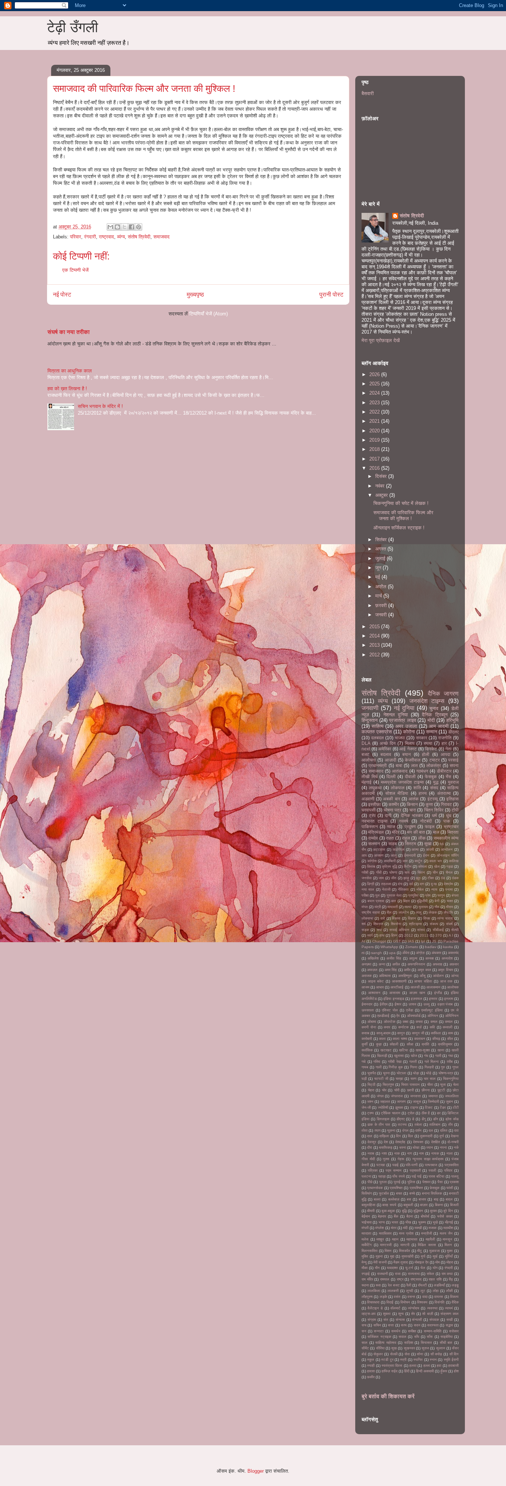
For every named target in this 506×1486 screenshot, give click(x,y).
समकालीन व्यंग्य (446, 838)
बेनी (437, 901)
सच (364, 1325)
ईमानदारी (410, 855)
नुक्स (386, 1159)
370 (438, 935)
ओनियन (432, 1016)
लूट (422, 1291)
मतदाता (366, 1233)
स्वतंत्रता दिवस (392, 1365)
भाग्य (382, 1222)
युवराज (453, 782)
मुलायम (423, 907)
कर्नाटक (403, 1027)
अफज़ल (372, 970)
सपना (454, 765)
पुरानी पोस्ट (331, 294)
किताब (371, 866)
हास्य (423, 793)
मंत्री (377, 907)
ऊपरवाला (368, 1010)
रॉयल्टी (422, 1285)
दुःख (434, 884)
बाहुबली (408, 1205)
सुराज (425, 1348)
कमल (433, 1022)
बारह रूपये (389, 1205)
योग (435, 1268)
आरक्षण (378, 855)
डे (413, 1119)
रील (389, 912)
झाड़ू (406, 878)
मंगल (365, 907)
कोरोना (409, 731)
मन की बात (416, 832)
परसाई (453, 759)
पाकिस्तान (370, 826)
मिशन (388, 1251)
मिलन (448, 1245)
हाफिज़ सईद (389, 1371)
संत (385, 1320)
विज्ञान (412, 918)
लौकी (449, 1291)
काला (382, 1039)
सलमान (374, 843)
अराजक (367, 976)
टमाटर (434, 759)
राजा (397, 1274)
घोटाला (401, 1073)
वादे (382, 918)
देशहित (435, 1142)
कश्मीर (394, 804)
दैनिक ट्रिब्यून (434, 714)
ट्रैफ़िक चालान (390, 1113)
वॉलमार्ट (395, 1308)
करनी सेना (369, 1027)
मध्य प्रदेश (406, 1233)
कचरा (419, 1022)
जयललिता (452, 1096)
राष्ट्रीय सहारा (371, 912)
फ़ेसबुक (434, 1188)
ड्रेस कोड (452, 1119)
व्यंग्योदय (413, 1308)
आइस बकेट (376, 981)
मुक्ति (365, 1256)
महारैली (430, 1239)
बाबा (399, 765)
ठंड (443, 878)
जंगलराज (397, 1096)
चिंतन (421, 872)
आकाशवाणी (399, 981)
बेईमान (366, 1216)
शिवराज (378, 924)
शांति (417, 787)
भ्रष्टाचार (451, 826)
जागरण (401, 1102)
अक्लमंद (453, 953)
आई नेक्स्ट (408, 748)
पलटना (366, 1176)
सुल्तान (440, 1348)
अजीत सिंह (393, 958)
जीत (393, 878)
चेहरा (371, 1090)
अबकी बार (391, 798)
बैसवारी (368, 93)
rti (363, 953)
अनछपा (366, 964)
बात (393, 901)
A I (451, 935)
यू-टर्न (409, 1268)
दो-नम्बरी (453, 1142)
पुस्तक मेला (394, 895)
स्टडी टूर (387, 1360)
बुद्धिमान (418, 1211)
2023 (375, 402)
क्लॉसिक (367, 1050)
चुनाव (433, 708)
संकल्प (434, 924)
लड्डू (455, 1285)
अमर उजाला (406, 726)
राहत (390, 838)
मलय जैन (446, 1233)
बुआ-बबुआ (388, 1211)
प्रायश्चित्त (416, 1188)
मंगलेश (379, 1228)
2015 (375, 626)
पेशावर (426, 1182)
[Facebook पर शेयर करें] (131, 227)
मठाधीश (448, 1228)
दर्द (411, 884)
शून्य (401, 1314)
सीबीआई (438, 930)
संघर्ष (449, 924)
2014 (375, 636)
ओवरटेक (389, 1022)
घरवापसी (369, 809)
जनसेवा (367, 878)
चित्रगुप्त (388, 1084)
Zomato (411, 947)
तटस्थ (402, 1124)
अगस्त (381, 549)
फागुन (441, 895)
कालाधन (419, 1039)
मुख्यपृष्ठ (195, 294)
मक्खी (418, 1228)
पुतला (383, 1182)
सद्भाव (449, 1325)
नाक (397, 1153)
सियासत (426, 1343)
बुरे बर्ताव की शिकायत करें (388, 1396)
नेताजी (386, 889)
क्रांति (425, 1044)
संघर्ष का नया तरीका (68, 332)
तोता (364, 1130)
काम (450, 1033)
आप (364, 855)
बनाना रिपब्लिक (432, 1193)
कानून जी (418, 1033)
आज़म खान (417, 993)
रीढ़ (451, 1279)
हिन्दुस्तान (369, 720)
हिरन (394, 935)
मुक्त (450, 1251)
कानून (401, 1033)
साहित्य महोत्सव (385, 1343)
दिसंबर (381, 476)
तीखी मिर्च (369, 776)
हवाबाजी (453, 1365)
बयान (406, 754)
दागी (388, 815)
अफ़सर (454, 964)
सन (364, 1331)
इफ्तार (433, 999)
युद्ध (436, 782)
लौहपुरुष (367, 1297)
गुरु (443, 1067)
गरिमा (376, 1062)
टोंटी (456, 1107)
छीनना (426, 1090)
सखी (449, 1320)
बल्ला (377, 1199)
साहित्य (377, 726)
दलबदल (377, 737)
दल (431, 1130)
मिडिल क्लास (427, 1245)
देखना (455, 1136)
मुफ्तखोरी (407, 1256)
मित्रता (453, 832)
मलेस (365, 1239)
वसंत (397, 1297)
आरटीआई (396, 987)
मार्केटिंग (367, 1245)
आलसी (415, 987)
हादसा (371, 1371)
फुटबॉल (384, 1193)
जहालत (385, 1102)
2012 (375, 654)
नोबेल (420, 889)
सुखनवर (409, 1348)
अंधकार (436, 953)
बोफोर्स (425, 1216)
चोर (384, 1090)
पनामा (449, 889)
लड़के (383, 1297)
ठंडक (455, 878)
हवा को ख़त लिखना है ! (67, 388)
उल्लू (426, 1004)
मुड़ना (379, 1256)
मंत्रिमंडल (376, 832)
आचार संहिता (423, 981)
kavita (448, 947)
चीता (430, 1084)
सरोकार (454, 1331)
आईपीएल (399, 849)
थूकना (391, 1130)
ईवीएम (383, 1004)
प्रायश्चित (396, 1188)
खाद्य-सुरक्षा (423, 1050)
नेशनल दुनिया (395, 714)
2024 (375, 393)
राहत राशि (435, 1279)
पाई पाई (417, 1176)
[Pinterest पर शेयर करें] (138, 227)
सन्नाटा (378, 1331)
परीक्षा (365, 895)
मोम (437, 1262)
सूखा (428, 843)
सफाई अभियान (399, 930)
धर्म (434, 815)
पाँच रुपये (398, 1176)
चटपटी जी (381, 1079)
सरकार (421, 737)
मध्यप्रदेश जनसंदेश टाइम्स (402, 782)
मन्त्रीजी (426, 1233)
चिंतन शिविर (433, 809)
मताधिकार (385, 1233)
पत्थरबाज (431, 1165)
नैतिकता (403, 889)
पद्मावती (415, 1170)
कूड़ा (379, 1044)
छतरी (410, 1090)
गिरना (413, 1067)
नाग (409, 1153)
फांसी (449, 1188)
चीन (435, 872)
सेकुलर (378, 1354)
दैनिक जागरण (443, 693)
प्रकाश (454, 1182)
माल (436, 832)
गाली (379, 1067)
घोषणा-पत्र (446, 1073)
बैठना (409, 1216)
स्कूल (370, 1360)
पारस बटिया (436, 1176)
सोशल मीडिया (396, 793)
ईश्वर (398, 1004)
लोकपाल (398, 787)
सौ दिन (454, 1354)
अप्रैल (381, 586)
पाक (446, 821)
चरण (413, 1079)
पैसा (440, 1182)
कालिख (454, 861)
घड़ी (364, 1079)
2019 (375, 440)
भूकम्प (422, 1222)
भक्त (450, 901)
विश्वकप (422, 1302)
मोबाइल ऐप (422, 1262)
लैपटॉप (448, 912)
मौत (437, 907)
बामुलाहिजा (368, 1205)
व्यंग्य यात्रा (445, 918)
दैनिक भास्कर (412, 815)
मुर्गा (423, 1256)
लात (414, 765)
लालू (419, 912)
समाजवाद (161, 237)
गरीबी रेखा (395, 1062)
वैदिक (455, 1302)
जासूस (417, 1102)
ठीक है (426, 1113)
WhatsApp (389, 947)
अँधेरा (405, 953)
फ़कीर (370, 1377)
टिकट (429, 1107)
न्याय (434, 889)
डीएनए (400, 1119)
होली (425, 754)
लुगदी (409, 1291)
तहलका (386, 884)
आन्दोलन (447, 849)
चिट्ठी (371, 1084)
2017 (375, 459)
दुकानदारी (426, 1136)
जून (379, 567)
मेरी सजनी (380, 1262)
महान (395, 1239)
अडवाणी (368, 798)
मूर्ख (435, 1256)
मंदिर (395, 832)
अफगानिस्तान (416, 964)
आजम (365, 987)
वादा (424, 1297)
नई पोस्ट (62, 294)
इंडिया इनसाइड (393, 999)
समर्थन (395, 1331)
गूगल (455, 1067)
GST (397, 941)
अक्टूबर (382, 495)
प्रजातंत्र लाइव (402, 720)
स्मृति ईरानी (451, 1360)
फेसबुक (431, 776)
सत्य (404, 1325)
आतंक (414, 798)
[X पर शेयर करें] (124, 227)
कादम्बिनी (390, 861)
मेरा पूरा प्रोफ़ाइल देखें (381, 340)
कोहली (394, 1044)
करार (387, 1027)
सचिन (377, 1325)
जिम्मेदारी (433, 1102)
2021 (375, 421)
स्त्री (403, 1360)
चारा (412, 809)
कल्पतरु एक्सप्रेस (377, 731)
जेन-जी (366, 1107)
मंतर (393, 1228)
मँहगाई (449, 1222)
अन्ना (382, 964)
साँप (416, 1337)
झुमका (399, 1107)
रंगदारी (90, 237)
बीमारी (370, 1211)
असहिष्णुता (405, 976)
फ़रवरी (381, 605)
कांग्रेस (372, 861)
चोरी (396, 1090)
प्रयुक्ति (413, 895)
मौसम (449, 907)
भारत (395, 1222)
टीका (430, 878)
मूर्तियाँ (449, 1256)
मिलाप (410, 743)
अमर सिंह (391, 970)
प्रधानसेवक (375, 1188)
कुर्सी (364, 1044)
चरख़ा (399, 1079)
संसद (434, 787)
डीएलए (453, 731)
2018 (375, 449)
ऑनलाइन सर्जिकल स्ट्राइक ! (399, 528)
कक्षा (405, 1022)
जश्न (370, 1102)
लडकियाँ (439, 1285)
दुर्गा (441, 1136)
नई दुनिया (404, 708)
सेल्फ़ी (393, 1354)
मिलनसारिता (369, 1251)
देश (386, 1142)
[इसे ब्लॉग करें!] (117, 227)
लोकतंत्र (433, 765)
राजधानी (382, 1274)
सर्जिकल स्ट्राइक (379, 1337)
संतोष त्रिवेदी (139, 237)
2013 (375, 645)
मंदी (405, 1228)
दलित (443, 1130)
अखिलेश (373, 958)
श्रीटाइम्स (415, 924)
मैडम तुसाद (400, 1262)
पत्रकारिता (452, 1165)
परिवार (75, 237)
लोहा (436, 1291)
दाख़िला (384, 1136)
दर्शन (418, 1130)
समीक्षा (412, 1331)
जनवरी (381, 615)
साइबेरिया (446, 1337)
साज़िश (408, 1343)
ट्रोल (411, 1113)
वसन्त (411, 1297)
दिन (398, 1136)
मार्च (379, 596)
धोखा (416, 1147)
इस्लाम (448, 999)
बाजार (422, 1199)
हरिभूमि (452, 720)
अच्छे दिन (388, 743)
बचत (399, 1193)
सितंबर (381, 539)
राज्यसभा (414, 1274)
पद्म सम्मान (394, 1170)
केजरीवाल (412, 759)
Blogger (255, 1471)
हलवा (412, 1365)
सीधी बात (446, 1343)
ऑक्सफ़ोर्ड (413, 1016)
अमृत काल (424, 970)
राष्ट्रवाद (106, 237)
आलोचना (369, 759)
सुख (394, 1348)
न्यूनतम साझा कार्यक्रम (428, 1159)
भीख (408, 1222)
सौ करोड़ (436, 1354)
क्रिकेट (431, 748)
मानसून (447, 1239)
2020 (375, 431)
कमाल (449, 1022)
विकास (396, 918)
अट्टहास (379, 849)
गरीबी (365, 872)
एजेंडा (409, 1010)
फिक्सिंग (367, 1193)
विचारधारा (373, 1302)
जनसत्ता (415, 1096)
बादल (449, 1199)
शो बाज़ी (427, 1314)
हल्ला (426, 1365)
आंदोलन (438, 976)
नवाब (370, 1153)
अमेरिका (384, 748)
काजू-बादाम (383, 1033)
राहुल (406, 838)
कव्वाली (447, 1027)
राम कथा (447, 1274)
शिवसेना (396, 924)
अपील (396, 964)
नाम (421, 1153)
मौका (364, 1268)
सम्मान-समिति (433, 1331)
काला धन (435, 861)
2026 (375, 374)
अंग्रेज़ (420, 953)
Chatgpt (379, 941)
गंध (426, 1056)
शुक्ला (386, 1314)
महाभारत (411, 1239)
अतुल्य (413, 958)
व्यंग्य (121, 237)
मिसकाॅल (404, 1251)
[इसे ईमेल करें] (110, 227)
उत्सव (412, 1004)
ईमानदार (367, 1004)
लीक (422, 838)
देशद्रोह (400, 1142)
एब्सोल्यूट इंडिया (432, 1010)
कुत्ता (429, 804)
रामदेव (373, 838)
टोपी (455, 809)
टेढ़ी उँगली (72, 27)
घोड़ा (416, 1073)
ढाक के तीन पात (378, 1124)
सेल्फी (455, 930)
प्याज (391, 826)
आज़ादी (390, 759)
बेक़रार (382, 1216)
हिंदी (406, 1371)
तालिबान (434, 1124)
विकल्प (454, 1297)
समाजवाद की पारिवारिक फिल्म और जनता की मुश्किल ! (403, 515)
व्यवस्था (432, 1308)
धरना (402, 1147)
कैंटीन (408, 866)
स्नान (433, 1360)
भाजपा (400, 737)
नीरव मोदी (368, 1159)
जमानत (433, 1096)
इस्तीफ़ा (374, 804)
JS (434, 941)
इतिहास (452, 798)
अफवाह (437, 964)
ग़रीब (450, 1062)
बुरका (433, 1211)
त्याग (377, 1130)
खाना (440, 1050)
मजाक (432, 1228)
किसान (412, 804)
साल (364, 1343)
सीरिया (380, 1348)
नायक (435, 1153)
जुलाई (381, 558)
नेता (448, 748)
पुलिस (411, 1182)
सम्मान (431, 731)
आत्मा (415, 849)
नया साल (368, 889)
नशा (384, 1153)
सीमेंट (365, 1348)
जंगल (380, 1096)
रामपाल (384, 1279)
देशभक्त (418, 1142)
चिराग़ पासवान (410, 1084)
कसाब (365, 1033)
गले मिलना (432, 1062)
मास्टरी (404, 1245)
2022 (375, 412)
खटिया (403, 1050)
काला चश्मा (400, 1039)
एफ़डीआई (383, 1016)
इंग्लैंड (438, 993)
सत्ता (391, 1325)
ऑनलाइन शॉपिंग (448, 855)
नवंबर (380, 486)
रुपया (428, 743)
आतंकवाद (399, 771)
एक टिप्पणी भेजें (75, 270)
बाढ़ (436, 1199)
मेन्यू (364, 1262)
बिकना (439, 1205)
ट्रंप (372, 815)
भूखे (435, 1222)
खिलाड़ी (382, 1056)
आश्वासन (374, 993)
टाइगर (414, 1107)
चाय (407, 872)
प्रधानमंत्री (378, 765)
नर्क (456, 1147)
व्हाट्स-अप (369, 1314)
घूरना (386, 1073)
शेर (413, 1314)
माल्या (408, 907)
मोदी (431, 720)
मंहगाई (367, 782)
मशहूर (380, 1239)
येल (422, 1268)
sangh (376, 953)
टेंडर (443, 1107)
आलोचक (453, 987)
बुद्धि (404, 1211)
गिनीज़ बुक (396, 1067)
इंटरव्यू (432, 798)
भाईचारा (367, 1222)
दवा (456, 1130)
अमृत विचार (445, 970)
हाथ (382, 935)
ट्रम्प (370, 1113)
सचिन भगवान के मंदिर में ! (100, 406)
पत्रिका (372, 1170)
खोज (414, 1056)
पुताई (397, 1182)
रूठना (365, 1285)
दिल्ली (391, 776)
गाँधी (379, 872)
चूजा (443, 1084)
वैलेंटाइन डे (375, 1308)
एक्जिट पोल (390, 1010)
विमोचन (405, 1302)
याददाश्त (392, 1268)
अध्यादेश (447, 958)
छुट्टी (441, 1090)
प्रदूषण (410, 826)
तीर (450, 1124)
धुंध (448, 815)
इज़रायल (416, 999)
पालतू (455, 1176)
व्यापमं (449, 1308)
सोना (420, 1354)
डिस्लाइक (383, 1119)
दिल (410, 1136)
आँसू (423, 976)
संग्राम (371, 1320)
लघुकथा (375, 787)
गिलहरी (429, 1067)
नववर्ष (403, 821)
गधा (450, 1056)
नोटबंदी (426, 821)
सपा (379, 930)
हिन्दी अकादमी (425, 1371)
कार (405, 861)
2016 (375, 468)
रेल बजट (394, 1285)
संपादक (434, 1320)
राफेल (430, 1274)
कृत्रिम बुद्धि (389, 866)
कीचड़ (436, 1039)
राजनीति (445, 737)
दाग (422, 884)
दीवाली (410, 776)
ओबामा (371, 1022)
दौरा (369, 1147)
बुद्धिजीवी (422, 901)
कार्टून (418, 861)
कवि (432, 1027)
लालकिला (373, 1291)
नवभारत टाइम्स (374, 821)
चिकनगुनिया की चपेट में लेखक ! (401, 503)
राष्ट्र (400, 1279)
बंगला (455, 895)
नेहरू (400, 1159)
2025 (375, 383)
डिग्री (370, 884)
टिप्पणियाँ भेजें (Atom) (208, 314)
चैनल (449, 872)
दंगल (405, 1130)
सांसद (421, 930)
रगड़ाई (366, 1274)
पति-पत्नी (411, 1165)
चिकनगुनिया (451, 1079)
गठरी (438, 1056)
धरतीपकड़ (385, 1147)
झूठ (418, 878)
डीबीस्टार (444, 771)
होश (456, 1371)
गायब (365, 1067)
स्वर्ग (370, 935)
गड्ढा (449, 866)
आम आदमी (439, 726)
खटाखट (386, 1050)
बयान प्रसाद (376, 901)
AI (363, 941)
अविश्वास (385, 976)
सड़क (365, 930)
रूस (378, 1285)
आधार (380, 987)
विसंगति (440, 1302)
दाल (369, 1136)
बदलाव (385, 754)
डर (438, 1113)
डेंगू (424, 1119)
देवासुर (371, 1142)
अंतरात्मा (444, 793)
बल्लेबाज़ (393, 1199)
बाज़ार (423, 1205)
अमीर (407, 970)
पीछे (369, 1182)
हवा (439, 1365)
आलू (394, 855)
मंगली (365, 1228)
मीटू (419, 1251)
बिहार (406, 901)
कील (450, 1039)
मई (378, 577)
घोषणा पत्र (392, 809)
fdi (442, 844)
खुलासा (399, 1056)
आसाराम (394, 993)
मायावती (392, 907)
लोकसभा (367, 918)
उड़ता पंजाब (445, 1004)
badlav (430, 947)
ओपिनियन (452, 1016)
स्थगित (418, 1360)
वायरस (438, 1297)
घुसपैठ (371, 1073)
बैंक (396, 1216)
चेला (456, 1084)
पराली (432, 1170)
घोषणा (393, 872)
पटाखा (380, 1165)
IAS (411, 941)
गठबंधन (422, 771)
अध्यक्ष (429, 958)
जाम (381, 878)
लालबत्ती (393, 1291)
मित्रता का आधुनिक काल (69, 371)
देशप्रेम (448, 884)
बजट (365, 754)
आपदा (445, 754)
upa (392, 953)
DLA (366, 743)
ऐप (398, 1016)
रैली (408, 1285)
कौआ (410, 1044)
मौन (377, 1268)
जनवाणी (370, 708)
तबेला (418, 1124)
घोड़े (428, 1073)
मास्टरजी (386, 1245)
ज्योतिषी (383, 1107)
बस (409, 1199)
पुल (377, 895)
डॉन (435, 1119)
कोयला (422, 866)
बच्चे (412, 1193)
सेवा (407, 1354)
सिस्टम (410, 843)
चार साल (430, 1079)
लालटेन (404, 912)
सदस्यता (433, 1325)
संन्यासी (417, 1320)
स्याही (370, 1365)
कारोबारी (367, 1039)
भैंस (448, 776)
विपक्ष (426, 918)
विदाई (389, 1302)
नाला (449, 1153)
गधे (364, 1062)
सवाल (402, 1337)
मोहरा (449, 1262)
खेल (437, 866)
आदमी (430, 849)
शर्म (364, 924)
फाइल (430, 826)
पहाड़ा (382, 1176)
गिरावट (446, 804)
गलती (413, 1062)
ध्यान (429, 1147)
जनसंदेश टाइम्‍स (427, 701)
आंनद (455, 976)
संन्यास (400, 1320)
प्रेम (427, 895)
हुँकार (443, 1371)
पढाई (395, 1165)
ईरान (426, 855)
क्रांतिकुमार (445, 1044)
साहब (392, 843)
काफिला (436, 1033)
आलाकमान (433, 987)
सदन (417, 1325)
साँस (430, 1337)
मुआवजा (434, 1251)
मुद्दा (392, 1256)
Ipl (423, 941)
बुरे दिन (448, 1211)
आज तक (446, 981)
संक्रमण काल (449, 1314)
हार (444, 743)
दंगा (400, 884)
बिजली (454, 1205)
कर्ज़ (419, 1027)
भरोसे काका (445, 1216)
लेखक (433, 912)
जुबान (449, 1102)
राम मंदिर (367, 1279)
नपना (443, 1147)
